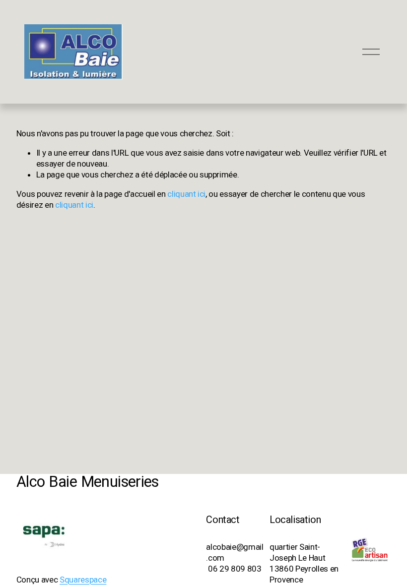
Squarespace (83, 580)
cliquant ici (186, 194)
